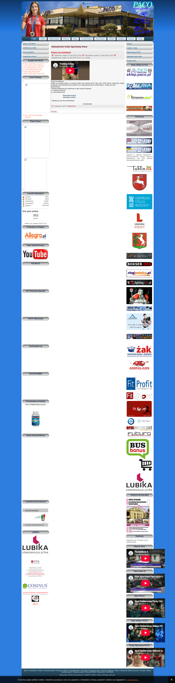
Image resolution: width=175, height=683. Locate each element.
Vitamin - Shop (132, 48)
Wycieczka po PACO (134, 52)
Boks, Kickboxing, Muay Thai (34, 73)
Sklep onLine (133, 670)
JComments (87, 104)
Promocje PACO (28, 52)
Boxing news (79, 672)
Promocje (33, 670)
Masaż (110, 670)
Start (34, 39)
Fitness (66, 39)
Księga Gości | (95, 670)
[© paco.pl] (38, 112)
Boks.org (101, 672)
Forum (111, 39)
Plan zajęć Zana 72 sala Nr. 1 (34, 66)
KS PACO (110, 672)
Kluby (43, 39)
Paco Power (100, 39)
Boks (75, 39)
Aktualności (72, 106)
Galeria (131, 39)
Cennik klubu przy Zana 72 (33, 68)
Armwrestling (86, 39)
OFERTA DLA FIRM (29, 48)
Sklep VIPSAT (91, 672)
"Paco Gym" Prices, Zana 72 (34, 64)
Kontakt (121, 39)
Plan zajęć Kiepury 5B (32, 72)
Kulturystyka (54, 39)
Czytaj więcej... (133, 680)
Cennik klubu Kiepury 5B (33, 70)
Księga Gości (131, 60)
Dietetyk (124, 670)
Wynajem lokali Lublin (134, 56)
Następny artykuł (69, 97)
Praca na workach (61, 52)
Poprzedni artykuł (69, 95)
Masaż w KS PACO (29, 43)
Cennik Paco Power (29, 56)
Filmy (140, 39)
